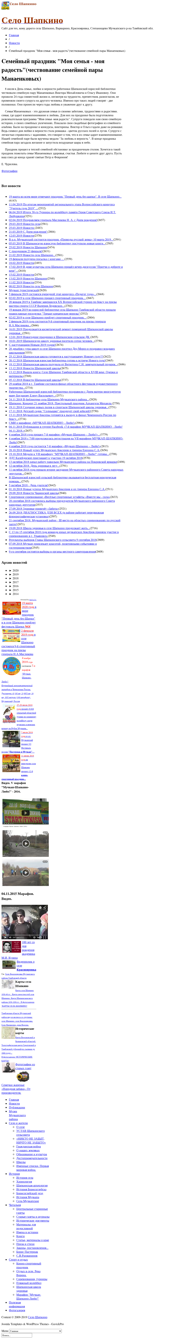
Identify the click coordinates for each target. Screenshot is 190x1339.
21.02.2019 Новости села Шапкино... (32, 255)
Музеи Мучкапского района (17, 1115)
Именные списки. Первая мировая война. (32, 1168)
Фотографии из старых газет (25, 1066)
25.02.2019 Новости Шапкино (28, 247)
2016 (14, 586)
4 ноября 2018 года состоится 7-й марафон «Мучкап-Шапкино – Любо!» (55, 446)
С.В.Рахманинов (26, 1255)
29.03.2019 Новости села (24, 224)
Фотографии (9, 171)
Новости (14, 43)
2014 (14, 594)
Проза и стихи (25, 1244)
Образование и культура (31, 1154)
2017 (14, 582)
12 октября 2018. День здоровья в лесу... (34, 466)
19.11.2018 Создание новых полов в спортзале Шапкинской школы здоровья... (58, 407)
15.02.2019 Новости (21, 274)
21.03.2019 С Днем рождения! (28, 231)
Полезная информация (17, 1304)
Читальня (15, 1205)
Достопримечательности (32, 1158)
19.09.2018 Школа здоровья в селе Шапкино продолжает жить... (49, 528)
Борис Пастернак (27, 1252)
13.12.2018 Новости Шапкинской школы (34, 368)
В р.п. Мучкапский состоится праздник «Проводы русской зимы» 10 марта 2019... (61, 239)
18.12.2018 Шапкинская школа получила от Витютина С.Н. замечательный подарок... (63, 364)
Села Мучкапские (27, 1201)
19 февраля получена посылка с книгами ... (36, 259)
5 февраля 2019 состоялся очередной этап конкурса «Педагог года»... (52, 294)
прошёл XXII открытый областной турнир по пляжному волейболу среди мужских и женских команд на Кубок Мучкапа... (18, 716)
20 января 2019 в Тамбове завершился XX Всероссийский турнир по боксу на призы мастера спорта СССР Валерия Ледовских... (63, 304)
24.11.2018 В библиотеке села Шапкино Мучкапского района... (49, 399)
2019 (14, 574)
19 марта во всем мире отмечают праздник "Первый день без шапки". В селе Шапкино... (65, 196)
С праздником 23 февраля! (25, 251)
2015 (14, 590)
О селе (20, 1127)
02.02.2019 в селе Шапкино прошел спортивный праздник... (47, 298)
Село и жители (18, 1123)
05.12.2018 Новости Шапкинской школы (34, 380)
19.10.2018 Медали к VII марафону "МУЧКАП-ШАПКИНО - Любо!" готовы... (59, 454)
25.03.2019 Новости (22, 228)
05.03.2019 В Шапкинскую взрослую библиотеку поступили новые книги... (57, 243)
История (14, 1174)
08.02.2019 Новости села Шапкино (31, 286)
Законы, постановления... (32, 1248)
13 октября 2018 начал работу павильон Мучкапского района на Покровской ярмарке (63, 462)
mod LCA (32, 600)
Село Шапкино (37, 1317)
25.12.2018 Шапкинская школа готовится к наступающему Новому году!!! (56, 356)
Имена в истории (27, 1232)
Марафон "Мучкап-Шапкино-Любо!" (28, 1296)
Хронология (24, 1181)
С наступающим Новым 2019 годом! (32, 345)
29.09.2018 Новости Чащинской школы (33, 493)
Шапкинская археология (32, 1185)
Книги (20, 1236)
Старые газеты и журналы (33, 1216)
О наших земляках (28, 1150)
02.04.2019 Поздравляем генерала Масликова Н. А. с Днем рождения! (53, 220)
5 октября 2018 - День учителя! (28, 485)
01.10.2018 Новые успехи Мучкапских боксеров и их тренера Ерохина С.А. (57, 489)
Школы (21, 1162)
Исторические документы (32, 1220)
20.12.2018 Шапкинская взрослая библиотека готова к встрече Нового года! (57, 360)
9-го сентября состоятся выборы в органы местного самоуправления (52, 551)
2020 (14, 570)
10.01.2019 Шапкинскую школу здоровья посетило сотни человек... (51, 341)
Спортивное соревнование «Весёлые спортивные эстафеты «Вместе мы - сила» (59, 497)
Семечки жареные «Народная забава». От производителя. (15, 1089)
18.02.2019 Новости (21, 263)
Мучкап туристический (24, 290)
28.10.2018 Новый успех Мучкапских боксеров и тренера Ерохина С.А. (54, 450)
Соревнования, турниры (31, 1279)
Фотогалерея (17, 1310)
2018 (14, 578)
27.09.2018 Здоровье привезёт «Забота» (34, 508)
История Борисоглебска (31, 1189)
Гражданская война (28, 1146)
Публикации (17, 1107)
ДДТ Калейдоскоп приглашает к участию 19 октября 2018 (45, 458)
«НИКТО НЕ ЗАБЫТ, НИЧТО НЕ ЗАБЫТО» (31, 1140)
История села (24, 1177)
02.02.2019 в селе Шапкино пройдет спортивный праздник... (48, 317)
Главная (14, 35)
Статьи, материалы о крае (32, 1240)
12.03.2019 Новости (21, 235)
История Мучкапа (27, 1197)
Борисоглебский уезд (29, 1193)
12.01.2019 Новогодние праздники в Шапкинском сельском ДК (49, 337)
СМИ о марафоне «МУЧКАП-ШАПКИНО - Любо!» (42, 423)
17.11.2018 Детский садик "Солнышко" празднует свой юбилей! (50, 411)
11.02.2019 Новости (21, 282)
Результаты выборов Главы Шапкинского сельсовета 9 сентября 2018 (52, 540)
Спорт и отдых (18, 1259)
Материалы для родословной (26, 1226)
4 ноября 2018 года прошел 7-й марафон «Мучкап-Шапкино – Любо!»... (54, 434)
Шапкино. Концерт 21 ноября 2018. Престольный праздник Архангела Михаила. (60, 403)
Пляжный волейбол (28, 1283)
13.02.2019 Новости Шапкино (28, 278)
